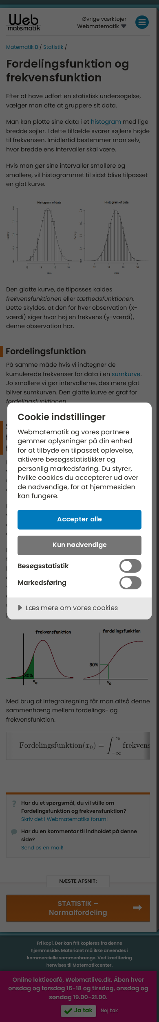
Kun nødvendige (80, 544)
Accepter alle (79, 519)
